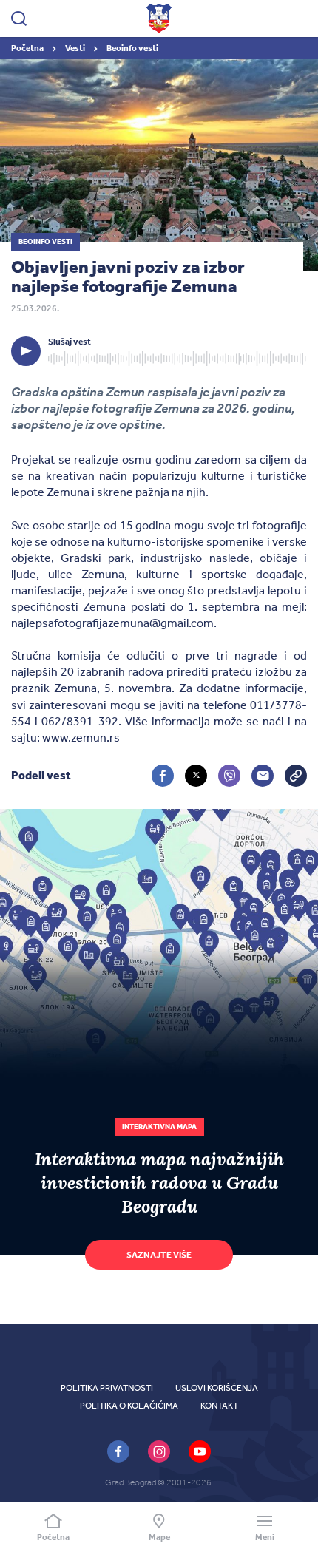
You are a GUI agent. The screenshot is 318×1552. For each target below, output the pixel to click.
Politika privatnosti (107, 1388)
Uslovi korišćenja (216, 1388)
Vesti (76, 48)
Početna (28, 48)
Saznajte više (159, 1255)
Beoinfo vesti (132, 48)
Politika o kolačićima (129, 1405)
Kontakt (219, 1405)
